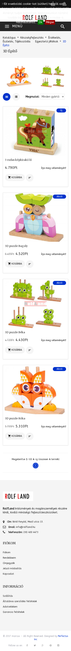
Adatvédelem (10, 606)
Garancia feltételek (13, 612)
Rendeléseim (9, 557)
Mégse (50, 22)
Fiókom (6, 552)
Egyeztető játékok (46, 41)
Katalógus (9, 37)
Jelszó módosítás (12, 568)
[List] (16, 97)
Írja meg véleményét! (53, 168)
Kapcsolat (8, 574)
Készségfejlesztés (32, 37)
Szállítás (8, 596)
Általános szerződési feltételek (20, 601)
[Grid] (6, 97)
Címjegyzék (9, 563)
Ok (40, 22)
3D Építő (10, 51)
